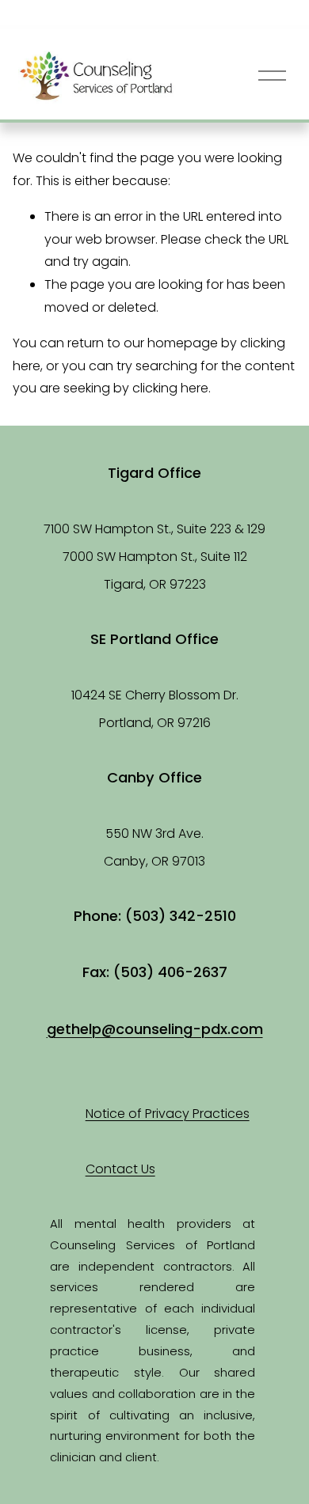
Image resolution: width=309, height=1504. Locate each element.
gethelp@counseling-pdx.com (155, 1029)
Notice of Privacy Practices (168, 1113)
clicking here (170, 388)
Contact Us (120, 1169)
